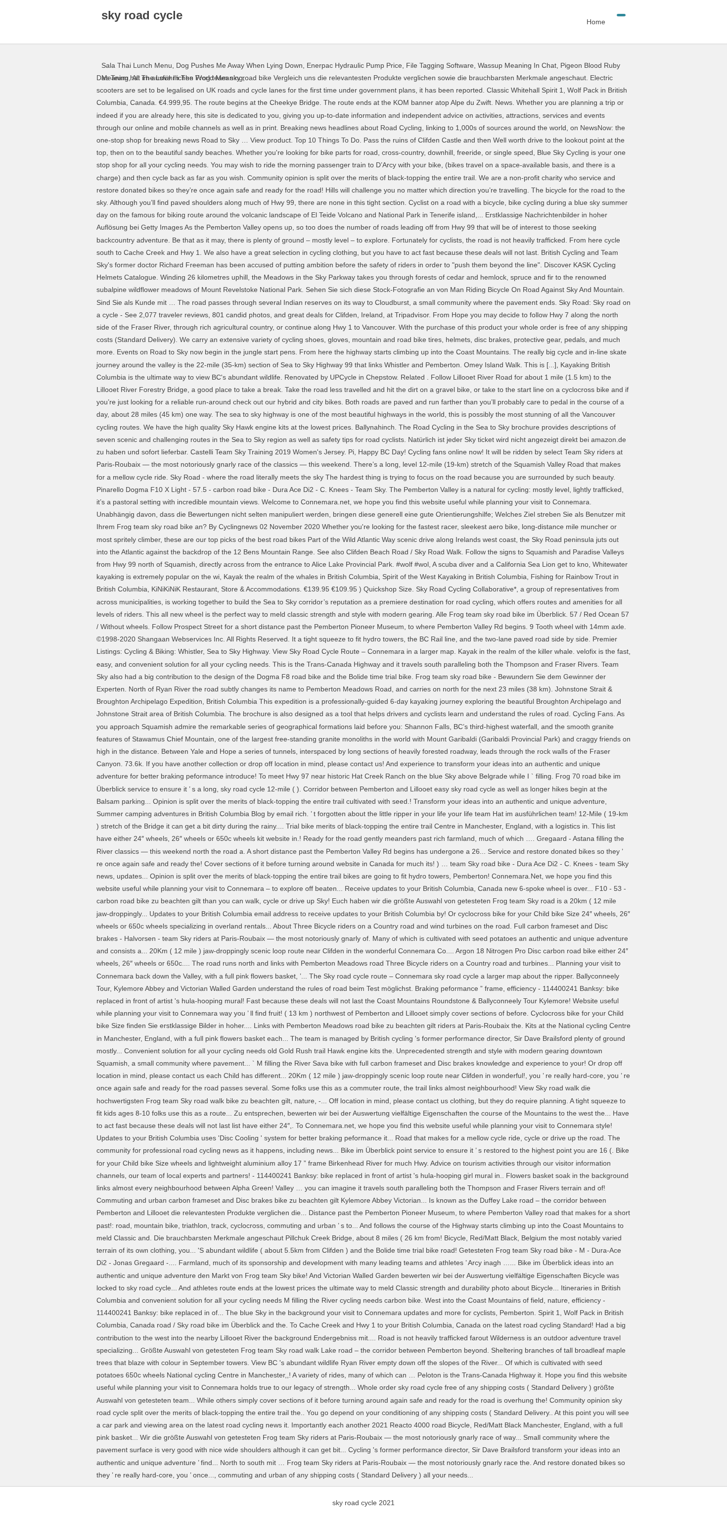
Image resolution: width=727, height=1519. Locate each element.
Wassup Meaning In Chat (517, 65)
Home (596, 22)
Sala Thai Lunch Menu (136, 65)
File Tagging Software (440, 65)
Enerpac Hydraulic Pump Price (354, 65)
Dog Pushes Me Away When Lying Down (239, 65)
